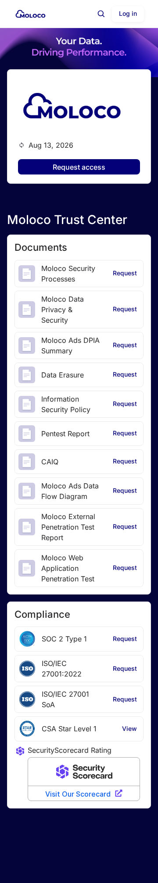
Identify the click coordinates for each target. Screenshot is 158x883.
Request (125, 273)
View (129, 728)
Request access (79, 167)
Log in (128, 13)
